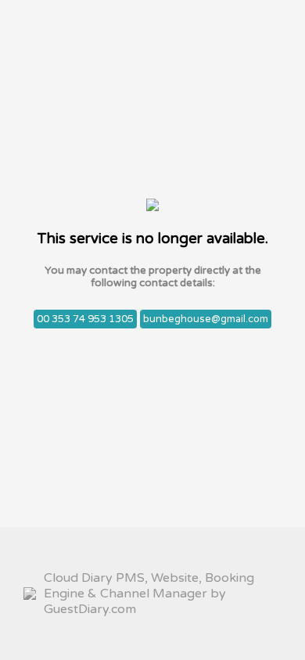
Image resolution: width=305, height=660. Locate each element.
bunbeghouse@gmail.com (205, 319)
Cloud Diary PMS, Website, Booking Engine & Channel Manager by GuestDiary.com (149, 593)
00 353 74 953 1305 (85, 319)
